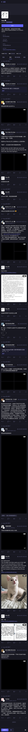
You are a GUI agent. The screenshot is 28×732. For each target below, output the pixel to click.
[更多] (26, 76)
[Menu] (25, 25)
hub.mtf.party (9, 22)
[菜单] (25, 730)
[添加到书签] (20, 76)
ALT (25, 548)
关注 (12, 25)
